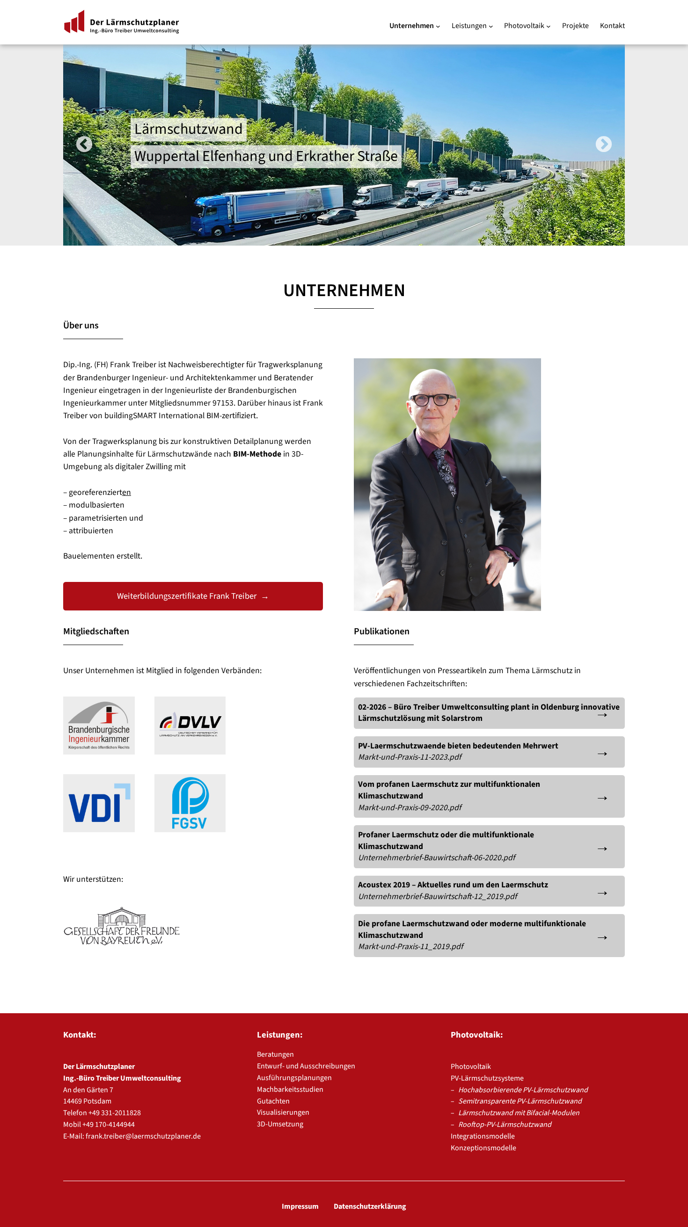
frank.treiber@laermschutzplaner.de (143, 1136)
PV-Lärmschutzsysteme (487, 1078)
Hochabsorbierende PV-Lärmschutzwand (523, 1090)
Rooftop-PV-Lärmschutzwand (504, 1124)
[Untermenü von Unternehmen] (438, 26)
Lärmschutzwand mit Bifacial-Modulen (518, 1113)
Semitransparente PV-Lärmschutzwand (520, 1101)
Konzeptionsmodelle (483, 1148)
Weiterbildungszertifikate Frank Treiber (186, 596)
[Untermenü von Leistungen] (491, 26)
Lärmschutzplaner (121, 22)
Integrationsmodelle (483, 1136)
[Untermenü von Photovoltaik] (548, 26)
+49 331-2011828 (114, 1113)
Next (603, 145)
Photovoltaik (471, 1066)
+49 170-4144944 (108, 1124)
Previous (84, 145)
